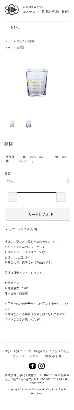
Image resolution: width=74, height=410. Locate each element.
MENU (15, 27)
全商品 (20, 47)
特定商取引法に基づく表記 (51, 351)
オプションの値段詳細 (23, 229)
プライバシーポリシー (27, 356)
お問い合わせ (52, 356)
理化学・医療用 (25, 41)
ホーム (9, 41)
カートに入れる (41, 214)
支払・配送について (18, 351)
